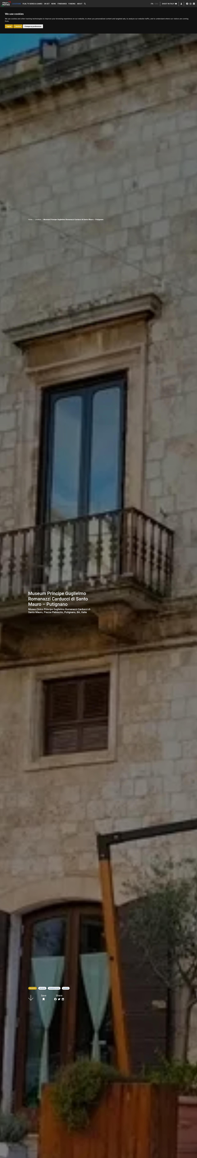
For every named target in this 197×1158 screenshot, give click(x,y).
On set (47, 4)
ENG (156, 4)
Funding (71, 4)
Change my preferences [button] (33, 26)
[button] (84, 4)
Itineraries (62, 4)
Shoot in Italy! (168, 4)
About (79, 4)
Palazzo (32, 988)
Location (38, 219)
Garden (65, 988)
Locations (16, 4)
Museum (42, 988)
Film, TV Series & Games (32, 4)
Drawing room (54, 988)
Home (30, 219)
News (53, 4)
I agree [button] (9, 26)
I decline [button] (18, 26)
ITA (152, 4)
